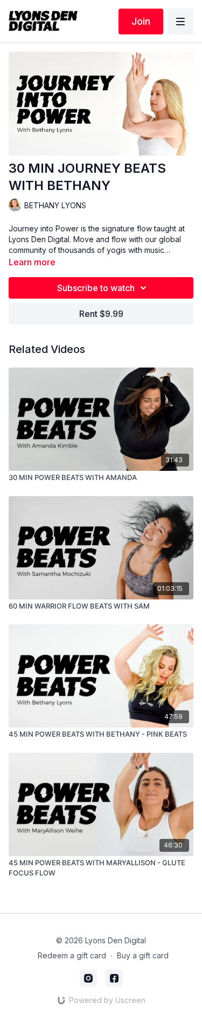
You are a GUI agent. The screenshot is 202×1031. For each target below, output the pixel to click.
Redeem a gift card (72, 955)
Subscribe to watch (96, 288)
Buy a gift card (143, 955)
